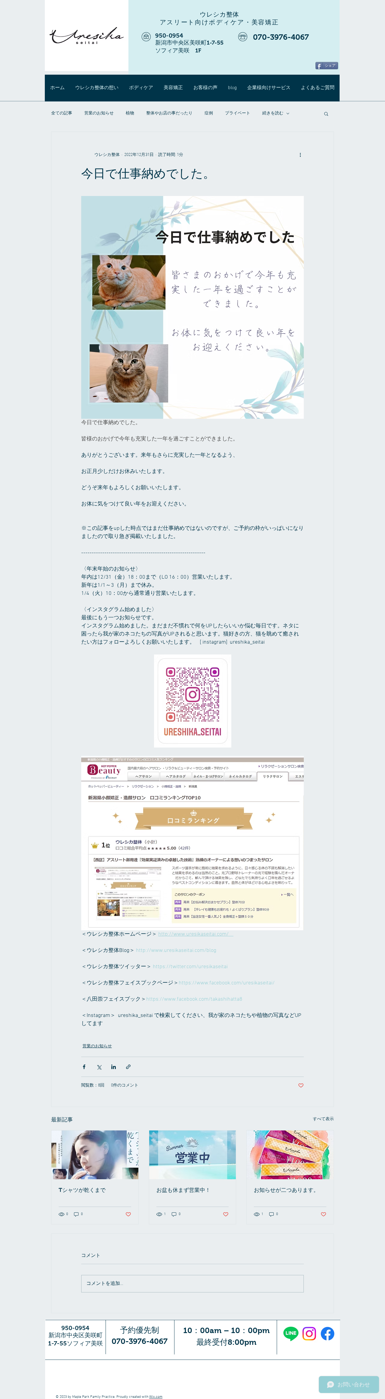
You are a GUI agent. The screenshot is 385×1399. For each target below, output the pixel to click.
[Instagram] (309, 1334)
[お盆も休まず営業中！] (192, 1154)
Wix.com (155, 1397)
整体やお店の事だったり (169, 113)
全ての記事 (61, 113)
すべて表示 (323, 1119)
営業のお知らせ (99, 113)
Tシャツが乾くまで (82, 1190)
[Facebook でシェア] (84, 1067)
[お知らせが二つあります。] (290, 1154)
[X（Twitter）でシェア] (99, 1067)
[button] (326, 113)
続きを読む (272, 113)
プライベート (237, 113)
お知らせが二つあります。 (286, 1190)
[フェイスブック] (328, 1334)
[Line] (291, 1334)
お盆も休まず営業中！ (183, 1190)
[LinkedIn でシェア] (113, 1067)
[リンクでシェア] (128, 1067)
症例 (209, 113)
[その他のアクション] (300, 154)
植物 (130, 113)
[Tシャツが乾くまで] (94, 1154)
